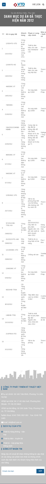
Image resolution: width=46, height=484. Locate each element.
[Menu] (4, 4)
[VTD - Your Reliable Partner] (19, 4)
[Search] (43, 4)
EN (38, 4)
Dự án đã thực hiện (19, 13)
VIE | (34, 4)
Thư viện (31, 13)
